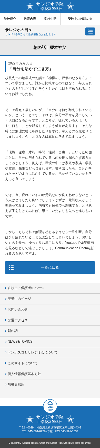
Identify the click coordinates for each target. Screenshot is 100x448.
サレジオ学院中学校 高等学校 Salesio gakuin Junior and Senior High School (50, 6)
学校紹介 (10, 19)
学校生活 (50, 19)
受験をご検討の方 (80, 19)
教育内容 (30, 19)
